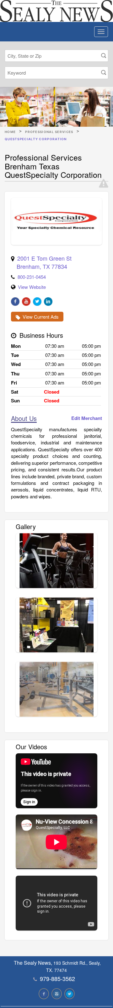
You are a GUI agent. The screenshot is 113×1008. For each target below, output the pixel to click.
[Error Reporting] (103, 183)
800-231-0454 (32, 276)
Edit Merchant (86, 418)
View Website (32, 287)
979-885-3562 (57, 978)
